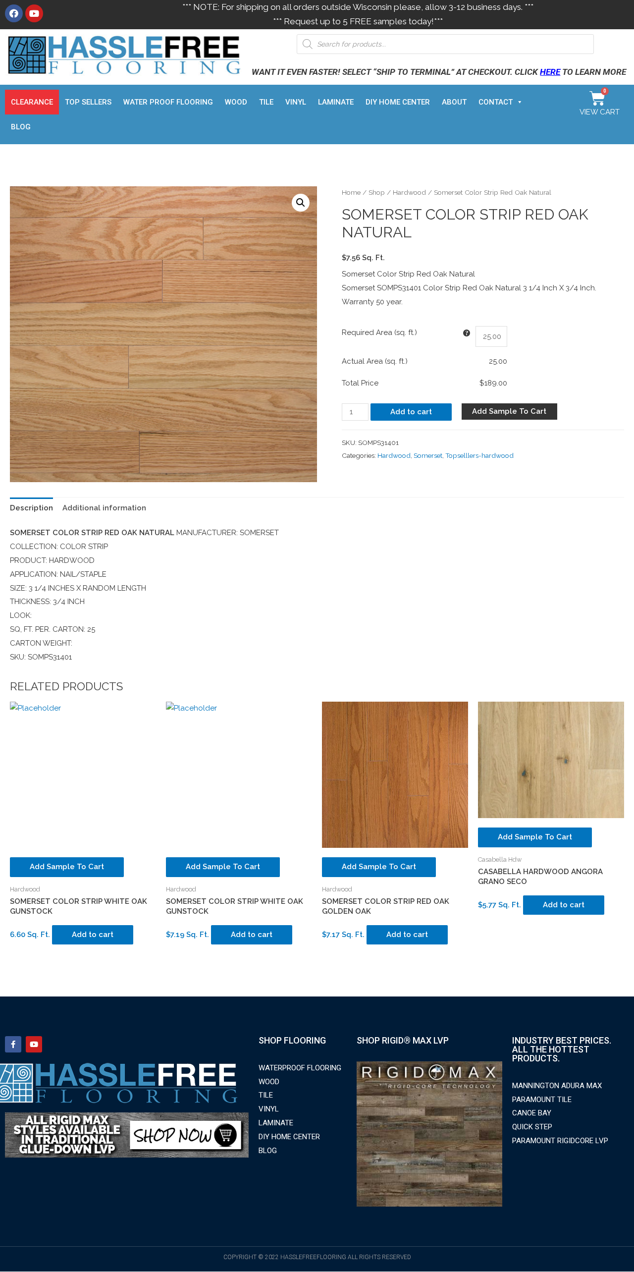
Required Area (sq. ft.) (379, 332)
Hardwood (409, 192)
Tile (266, 102)
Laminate (336, 102)
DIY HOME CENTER (398, 102)
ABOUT (454, 102)
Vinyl (295, 102)
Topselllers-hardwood (479, 455)
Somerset (428, 455)
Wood (236, 102)
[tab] (31, 508)
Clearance (32, 102)
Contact (495, 102)
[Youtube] (34, 13)
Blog (21, 126)
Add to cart (411, 411)
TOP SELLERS (88, 102)
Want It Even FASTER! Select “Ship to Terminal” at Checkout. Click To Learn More (439, 72)
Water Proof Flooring (168, 102)
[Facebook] (14, 13)
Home (351, 192)
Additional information (104, 507)
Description (31, 507)
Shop (377, 192)
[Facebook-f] (13, 1044)
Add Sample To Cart (509, 411)
